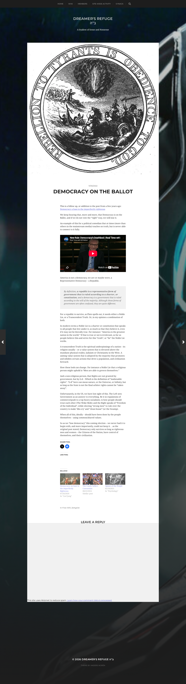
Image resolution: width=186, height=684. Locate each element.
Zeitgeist (75, 508)
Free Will (66, 508)
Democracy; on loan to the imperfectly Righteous (69, 488)
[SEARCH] (129, 4)
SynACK (119, 4)
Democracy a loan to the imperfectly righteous (82, 209)
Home (60, 4)
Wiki (70, 4)
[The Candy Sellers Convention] (93, 479)
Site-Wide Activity (101, 4)
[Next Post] (183, 342)
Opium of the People (113, 486)
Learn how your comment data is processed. (89, 600)
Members (82, 4)
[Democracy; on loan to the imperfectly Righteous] (70, 479)
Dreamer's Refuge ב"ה (93, 20)
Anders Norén (98, 665)
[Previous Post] (3, 342)
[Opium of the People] (115, 479)
